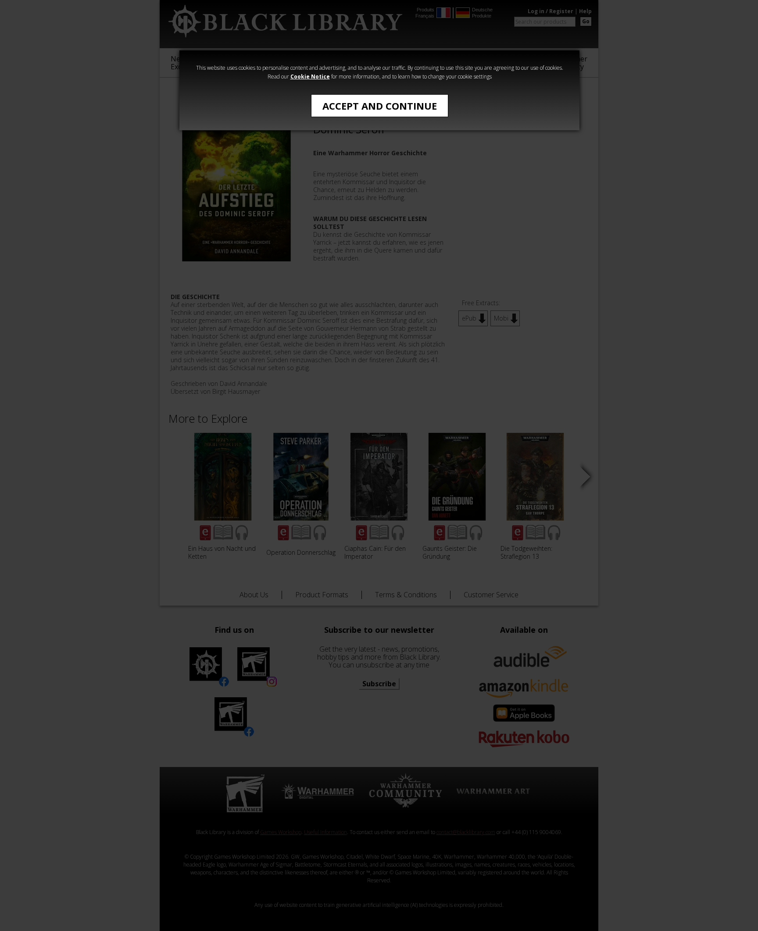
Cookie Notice (310, 76)
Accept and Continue (379, 105)
